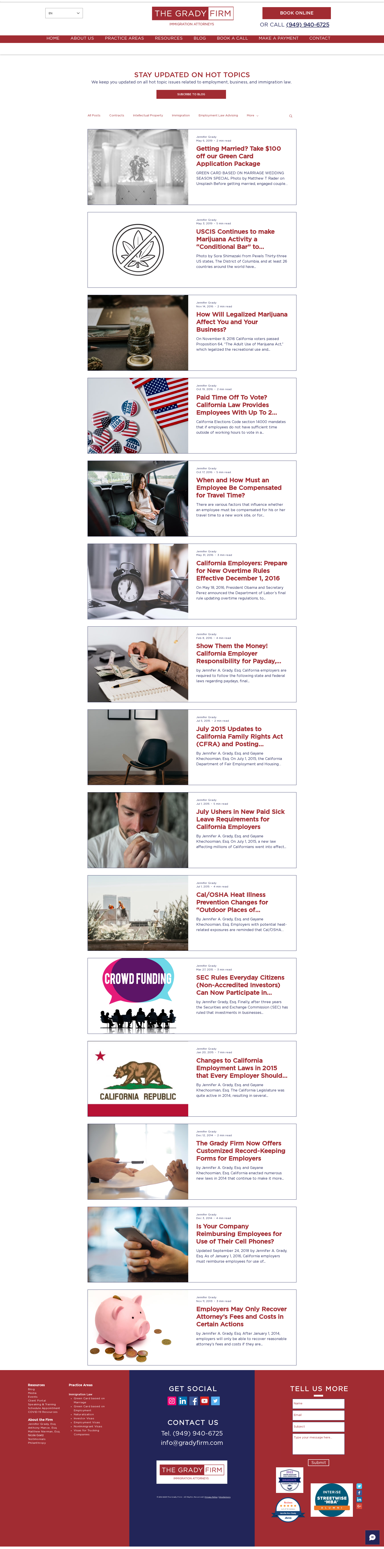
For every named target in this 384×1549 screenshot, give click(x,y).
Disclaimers (225, 1497)
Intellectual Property (148, 115)
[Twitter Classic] (359, 1486)
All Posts (94, 115)
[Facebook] (193, 1401)
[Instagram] (172, 1401)
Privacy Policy (211, 1497)
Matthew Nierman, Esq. (44, 1431)
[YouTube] (204, 1401)
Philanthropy (37, 1443)
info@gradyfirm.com (192, 1443)
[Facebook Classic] (359, 1493)
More (250, 115)
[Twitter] (215, 1401)
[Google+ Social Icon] (359, 1506)
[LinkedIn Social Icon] (359, 1499)
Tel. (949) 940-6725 (192, 1434)
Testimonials (37, 1439)
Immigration (181, 115)
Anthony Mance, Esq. (43, 1427)
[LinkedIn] (182, 1401)
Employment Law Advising (218, 115)
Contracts (116, 115)
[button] (191, 94)
